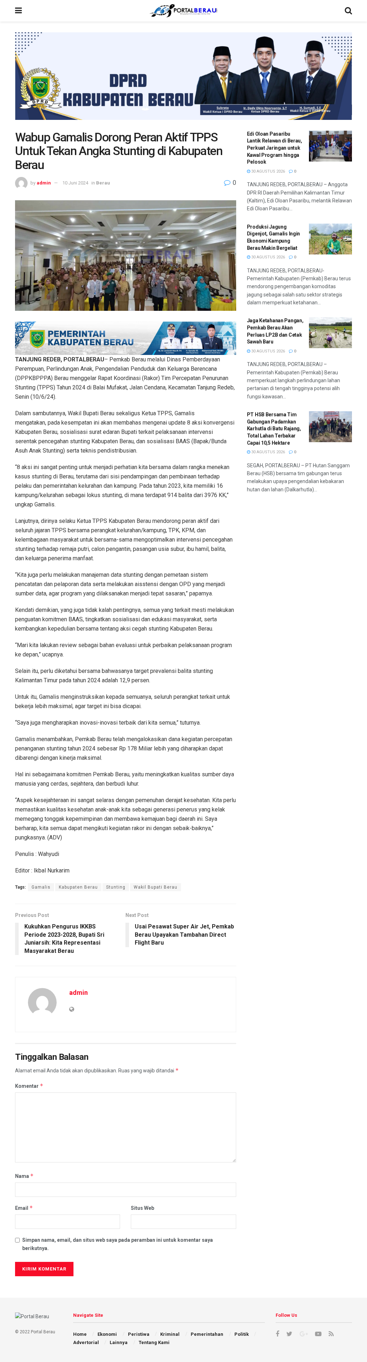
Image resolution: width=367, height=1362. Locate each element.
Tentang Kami (154, 1342)
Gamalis (41, 887)
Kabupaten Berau (78, 887)
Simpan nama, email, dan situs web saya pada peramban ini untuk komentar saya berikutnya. (117, 1244)
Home (80, 1334)
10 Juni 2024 (75, 183)
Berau (103, 183)
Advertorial (86, 1342)
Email (24, 1207)
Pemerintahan (207, 1334)
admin (44, 183)
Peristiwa (138, 1334)
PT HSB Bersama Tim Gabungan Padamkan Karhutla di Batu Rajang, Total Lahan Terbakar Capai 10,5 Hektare (274, 428)
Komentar (29, 1085)
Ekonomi (107, 1334)
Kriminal (170, 1334)
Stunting (115, 887)
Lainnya (119, 1342)
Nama (24, 1176)
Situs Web (142, 1208)
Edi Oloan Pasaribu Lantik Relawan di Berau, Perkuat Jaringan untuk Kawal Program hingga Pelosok (274, 148)
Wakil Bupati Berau (155, 887)
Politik (241, 1334)
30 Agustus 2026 (267, 171)
